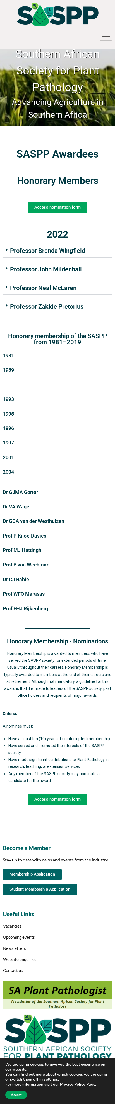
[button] (57, 251)
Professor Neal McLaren (43, 287)
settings (51, 1079)
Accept (16, 1095)
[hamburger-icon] (106, 37)
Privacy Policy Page (77, 1084)
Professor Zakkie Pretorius (46, 306)
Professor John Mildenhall (46, 269)
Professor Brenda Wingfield (47, 250)
